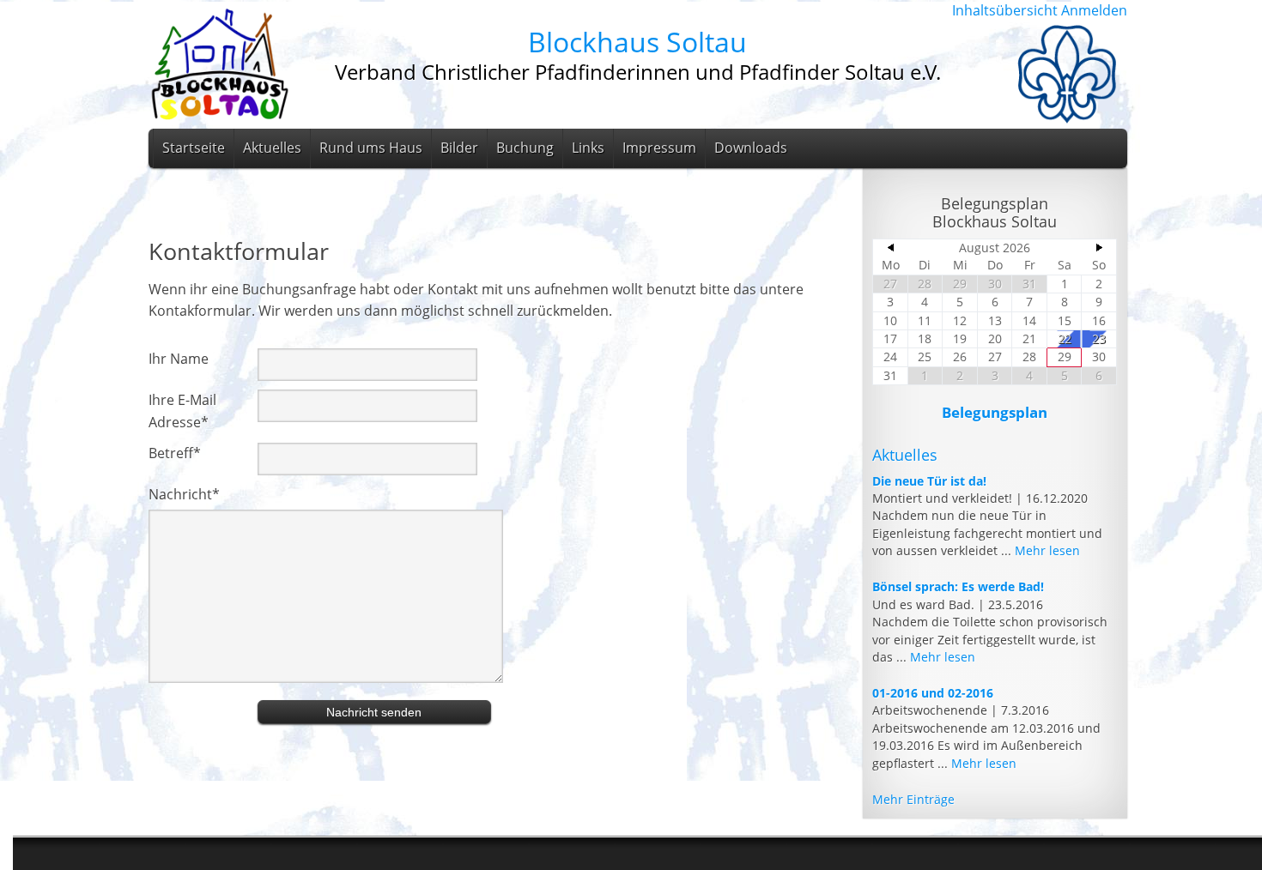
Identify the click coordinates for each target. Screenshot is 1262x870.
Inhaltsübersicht (1005, 10)
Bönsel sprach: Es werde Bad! (958, 586)
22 (1064, 338)
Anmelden (1094, 10)
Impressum (659, 147)
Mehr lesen (1047, 550)
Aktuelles (272, 147)
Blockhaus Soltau (637, 41)
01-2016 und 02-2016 (932, 693)
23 (1099, 338)
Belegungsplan (994, 412)
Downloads (750, 147)
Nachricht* (184, 494)
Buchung (525, 147)
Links (588, 147)
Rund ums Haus (370, 147)
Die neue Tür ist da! (929, 481)
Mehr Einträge (913, 799)
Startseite (193, 147)
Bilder (459, 147)
